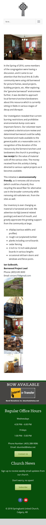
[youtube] (26, 500)
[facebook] (20, 500)
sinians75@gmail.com (20, 275)
